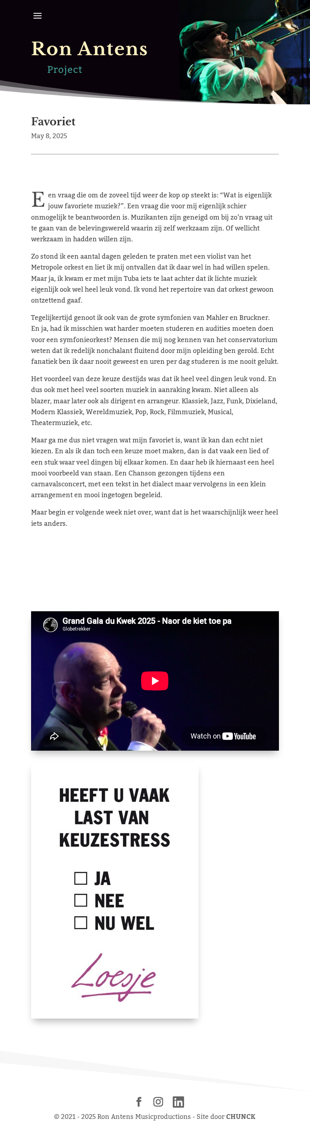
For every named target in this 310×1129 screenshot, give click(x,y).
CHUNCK (241, 1116)
